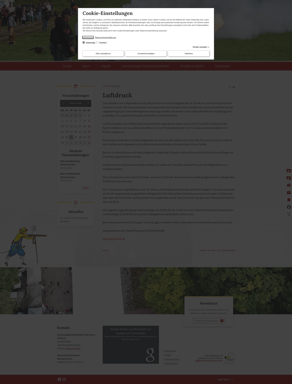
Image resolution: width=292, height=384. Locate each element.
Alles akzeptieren (103, 54)
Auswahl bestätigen (146, 54)
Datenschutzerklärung (105, 37)
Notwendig (90, 43)
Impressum (88, 37)
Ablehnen (189, 54)
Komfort (103, 43)
